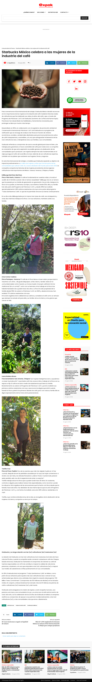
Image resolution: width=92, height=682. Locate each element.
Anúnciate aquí (65, 680)
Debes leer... (66, 409)
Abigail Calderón (6, 674)
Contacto (73, 680)
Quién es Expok (56, 680)
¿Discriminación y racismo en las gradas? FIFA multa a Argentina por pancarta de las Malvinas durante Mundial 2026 (71, 415)
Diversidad (68, 354)
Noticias (72, 665)
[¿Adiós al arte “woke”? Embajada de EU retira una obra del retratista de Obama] (84, 357)
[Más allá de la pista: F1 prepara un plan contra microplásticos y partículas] (80, 656)
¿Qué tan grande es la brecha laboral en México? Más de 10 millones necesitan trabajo (70, 447)
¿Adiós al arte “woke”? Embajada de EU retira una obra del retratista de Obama (72, 359)
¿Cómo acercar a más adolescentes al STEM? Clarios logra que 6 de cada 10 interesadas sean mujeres (72, 390)
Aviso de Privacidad (81, 680)
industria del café (21, 605)
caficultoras (10, 605)
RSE (66, 369)
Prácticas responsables (71, 384)
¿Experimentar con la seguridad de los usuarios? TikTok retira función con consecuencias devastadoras (70, 431)
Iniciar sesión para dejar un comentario (14, 636)
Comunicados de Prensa (8, 48)
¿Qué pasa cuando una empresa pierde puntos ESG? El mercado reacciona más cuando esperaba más (71, 374)
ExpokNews (11, 63)
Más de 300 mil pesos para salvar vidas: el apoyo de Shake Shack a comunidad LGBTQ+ (10, 669)
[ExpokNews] (5, 62)
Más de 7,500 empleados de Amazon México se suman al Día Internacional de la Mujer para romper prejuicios (46, 623)
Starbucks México (32, 605)
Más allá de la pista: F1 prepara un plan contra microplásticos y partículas (79, 668)
